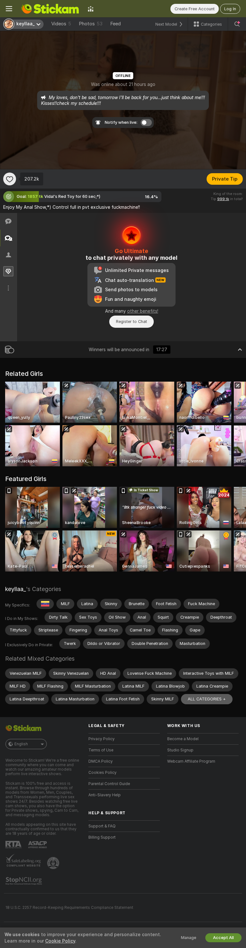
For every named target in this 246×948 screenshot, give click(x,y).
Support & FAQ (102, 826)
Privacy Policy (101, 739)
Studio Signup (180, 750)
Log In (230, 8)
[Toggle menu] (9, 8)
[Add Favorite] (9, 179)
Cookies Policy (102, 772)
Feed (115, 24)
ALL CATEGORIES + (207, 699)
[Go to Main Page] (50, 8)
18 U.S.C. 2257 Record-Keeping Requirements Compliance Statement (69, 907)
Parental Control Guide (109, 784)
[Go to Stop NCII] (24, 881)
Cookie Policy (60, 941)
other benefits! (142, 311)
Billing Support (102, 837)
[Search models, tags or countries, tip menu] (237, 24)
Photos (90, 24)
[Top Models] (90, 8)
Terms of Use (100, 750)
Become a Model (183, 739)
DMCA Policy (100, 761)
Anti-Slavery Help (104, 795)
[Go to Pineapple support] (54, 863)
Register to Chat (131, 321)
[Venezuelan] (45, 604)
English (21, 744)
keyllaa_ (15, 589)
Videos (61, 24)
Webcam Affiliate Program (191, 761)
